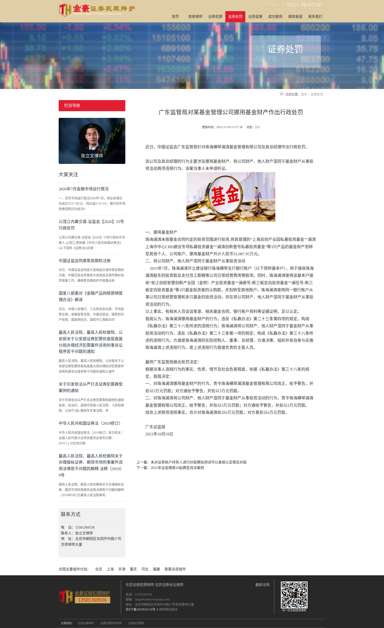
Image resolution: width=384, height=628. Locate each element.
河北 (144, 569)
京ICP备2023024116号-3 (142, 609)
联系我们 (315, 16)
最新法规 (262, 585)
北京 (98, 569)
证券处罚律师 (136, 623)
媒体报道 (295, 16)
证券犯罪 (215, 16)
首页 (175, 16)
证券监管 (255, 16)
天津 (121, 569)
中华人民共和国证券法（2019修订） (91, 423)
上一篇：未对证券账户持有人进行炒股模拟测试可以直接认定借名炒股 (191, 462)
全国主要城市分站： (75, 569)
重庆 (133, 569)
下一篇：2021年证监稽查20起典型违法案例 (170, 468)
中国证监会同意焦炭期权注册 (85, 261)
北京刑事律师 (86, 623)
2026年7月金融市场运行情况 (84, 189)
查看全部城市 (175, 569)
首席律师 (195, 16)
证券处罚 (235, 16)
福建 (156, 569)
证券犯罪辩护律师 (111, 623)
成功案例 (275, 16)
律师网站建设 (168, 609)
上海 (110, 569)
